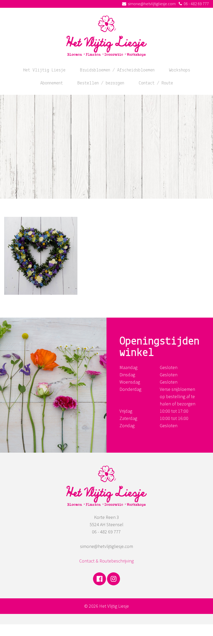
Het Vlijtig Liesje (44, 70)
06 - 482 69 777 (196, 3)
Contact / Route (156, 83)
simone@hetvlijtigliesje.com (152, 3)
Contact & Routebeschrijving (106, 561)
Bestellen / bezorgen (100, 83)
